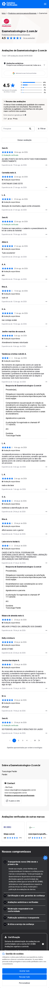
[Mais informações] (43, 944)
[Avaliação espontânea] (2, 180)
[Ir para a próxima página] (39, 740)
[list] (24, 832)
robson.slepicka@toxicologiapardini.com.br (20, 790)
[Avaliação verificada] (2, 155)
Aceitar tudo (24, 971)
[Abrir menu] (45, 4)
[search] (30, 128)
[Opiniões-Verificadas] (9, 4)
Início (4, 13)
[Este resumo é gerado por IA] (25, 115)
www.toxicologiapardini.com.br (16, 793)
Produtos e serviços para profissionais (22, 13)
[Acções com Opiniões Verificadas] (46, 165)
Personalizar (24, 983)
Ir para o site (14, 801)
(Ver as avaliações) (29, 38)
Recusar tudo (24, 977)
